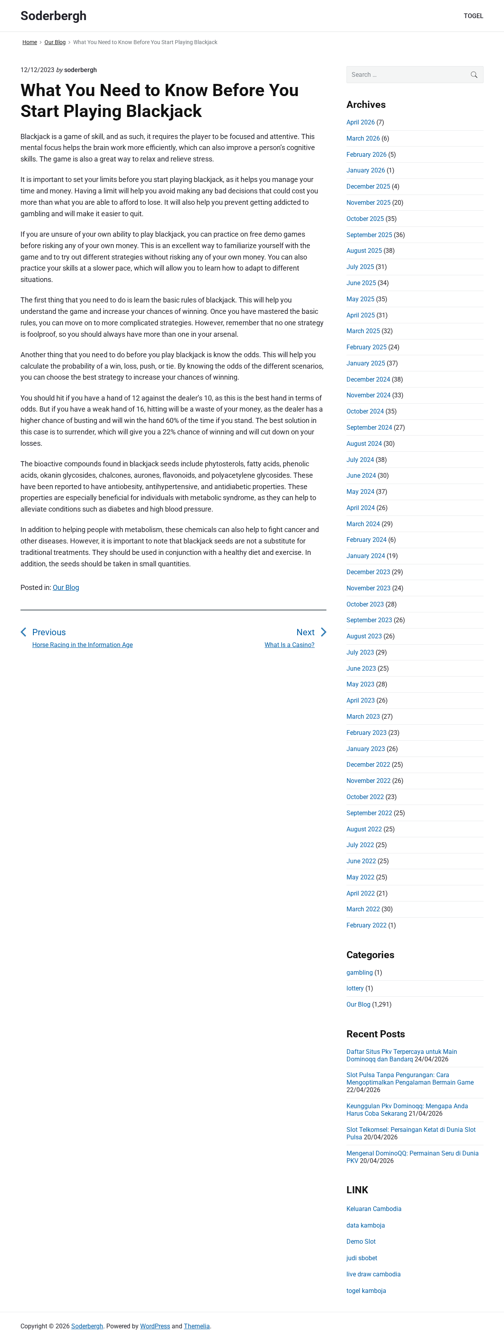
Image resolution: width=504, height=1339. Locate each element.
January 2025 (365, 363)
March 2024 (363, 524)
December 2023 (368, 572)
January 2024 (365, 556)
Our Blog (66, 587)
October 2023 (365, 604)
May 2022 (360, 877)
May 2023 (360, 684)
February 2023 (366, 732)
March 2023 (363, 716)
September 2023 (369, 620)
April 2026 (360, 122)
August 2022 (364, 829)
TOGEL (474, 16)
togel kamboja (366, 1290)
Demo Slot (361, 1241)
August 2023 (364, 636)
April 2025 (360, 315)
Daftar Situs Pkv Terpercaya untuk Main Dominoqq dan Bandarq (401, 1055)
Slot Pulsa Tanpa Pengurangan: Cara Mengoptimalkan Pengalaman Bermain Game (410, 1078)
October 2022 (365, 797)
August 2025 (364, 250)
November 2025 (368, 202)
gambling (359, 972)
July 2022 (360, 845)
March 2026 (363, 138)
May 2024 (360, 491)
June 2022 (361, 861)
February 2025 (366, 347)
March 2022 (363, 909)
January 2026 (365, 170)
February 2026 (366, 154)
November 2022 (368, 780)
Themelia (197, 1326)
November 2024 (368, 395)
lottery (355, 988)
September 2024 (369, 427)
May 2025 (360, 299)
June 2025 (361, 283)
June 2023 (361, 668)
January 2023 (365, 749)
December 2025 (368, 186)
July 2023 (360, 652)
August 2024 (364, 443)
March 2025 (363, 331)
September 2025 (369, 235)
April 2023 (360, 700)
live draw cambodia (373, 1274)
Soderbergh (87, 1326)
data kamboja (365, 1225)
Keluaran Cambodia (374, 1209)
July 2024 (360, 460)
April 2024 (360, 508)
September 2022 (369, 813)
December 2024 (368, 379)
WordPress (155, 1326)
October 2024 (365, 411)
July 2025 (360, 267)
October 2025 (365, 219)
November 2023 (368, 588)
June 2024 (361, 475)
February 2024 (366, 539)
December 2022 (368, 764)
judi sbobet (361, 1258)
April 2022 (360, 893)
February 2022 (366, 925)
